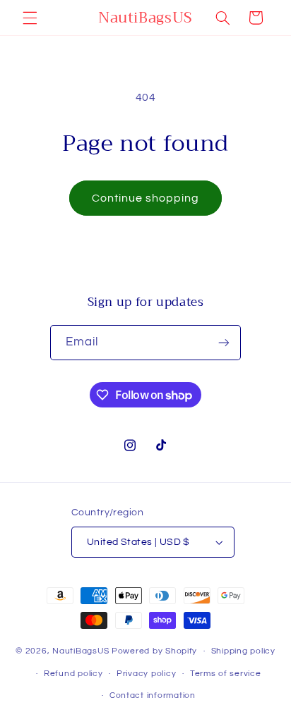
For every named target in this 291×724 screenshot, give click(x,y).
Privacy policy (146, 673)
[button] (29, 17)
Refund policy (73, 673)
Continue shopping (146, 198)
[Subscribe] (224, 342)
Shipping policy (243, 651)
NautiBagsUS (80, 651)
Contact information (152, 695)
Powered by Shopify (154, 651)
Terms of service (225, 673)
